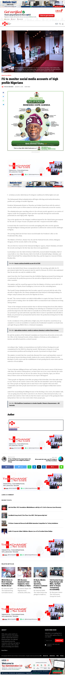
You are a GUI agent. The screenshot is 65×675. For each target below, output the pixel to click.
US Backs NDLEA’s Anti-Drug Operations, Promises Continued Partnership (40, 584)
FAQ (57, 655)
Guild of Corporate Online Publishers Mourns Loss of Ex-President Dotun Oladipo (30, 531)
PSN (40, 655)
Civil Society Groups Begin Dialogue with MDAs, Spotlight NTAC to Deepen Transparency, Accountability (56, 584)
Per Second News (8, 86)
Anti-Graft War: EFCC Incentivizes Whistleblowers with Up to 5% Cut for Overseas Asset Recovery (34, 507)
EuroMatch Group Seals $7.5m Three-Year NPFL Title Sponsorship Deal (27, 515)
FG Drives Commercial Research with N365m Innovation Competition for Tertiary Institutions (33, 523)
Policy (61, 655)
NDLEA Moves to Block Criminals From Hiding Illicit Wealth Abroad (7, 583)
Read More (4, 650)
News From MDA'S (6, 75)
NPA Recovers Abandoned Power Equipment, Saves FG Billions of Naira (24, 583)
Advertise (52, 655)
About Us (45, 655)
